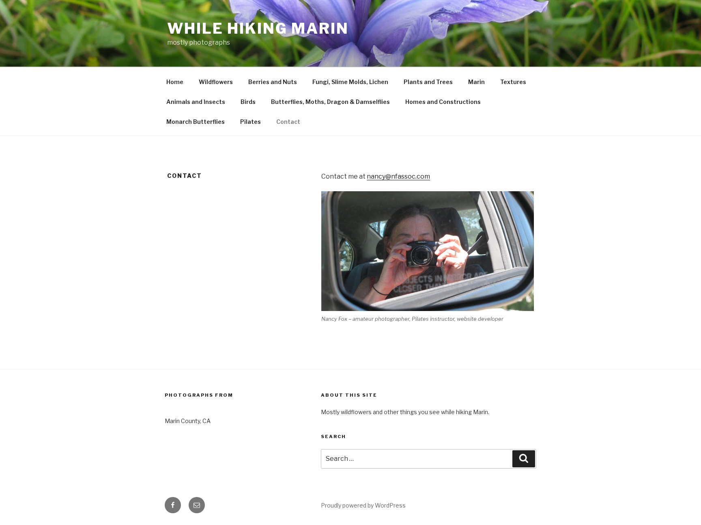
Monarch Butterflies (195, 121)
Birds (248, 101)
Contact (288, 121)
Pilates (250, 121)
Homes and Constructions (443, 101)
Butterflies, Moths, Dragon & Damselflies (330, 101)
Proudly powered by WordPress (363, 505)
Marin (476, 81)
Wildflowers (216, 81)
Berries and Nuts (272, 81)
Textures (513, 81)
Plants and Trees (428, 81)
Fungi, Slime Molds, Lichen (350, 81)
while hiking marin (258, 28)
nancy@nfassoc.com (398, 176)
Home (174, 81)
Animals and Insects (195, 101)
